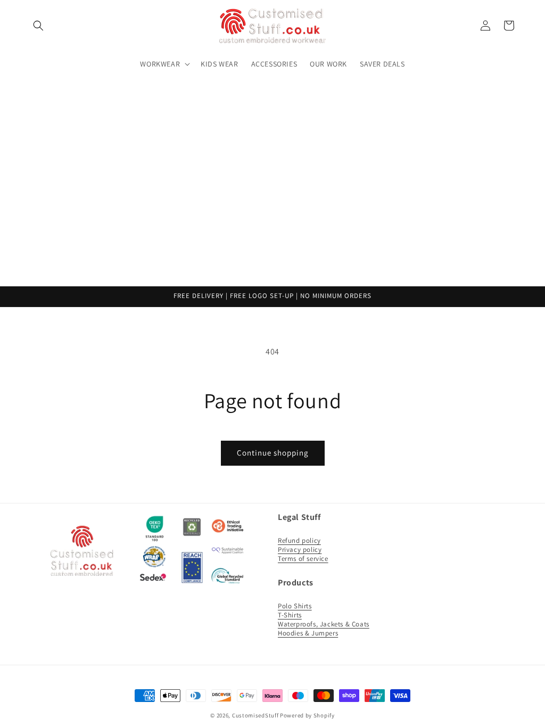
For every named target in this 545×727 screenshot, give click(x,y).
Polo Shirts (295, 605)
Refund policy (299, 540)
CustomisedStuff (255, 715)
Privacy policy (299, 549)
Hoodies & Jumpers (308, 633)
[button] (38, 25)
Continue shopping (273, 453)
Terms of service (303, 558)
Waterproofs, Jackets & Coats (323, 624)
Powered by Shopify (307, 715)
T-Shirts (290, 614)
